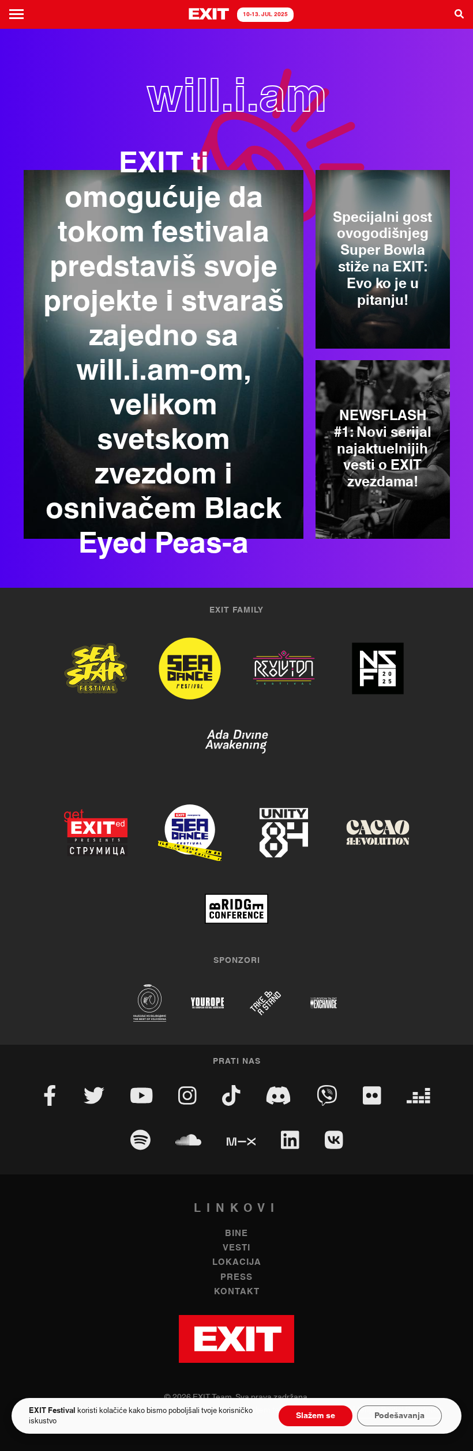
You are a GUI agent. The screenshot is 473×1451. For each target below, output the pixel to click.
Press (236, 1277)
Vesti (236, 1248)
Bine (236, 1233)
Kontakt (237, 1291)
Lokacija (236, 1262)
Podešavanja (399, 1415)
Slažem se (315, 1415)
